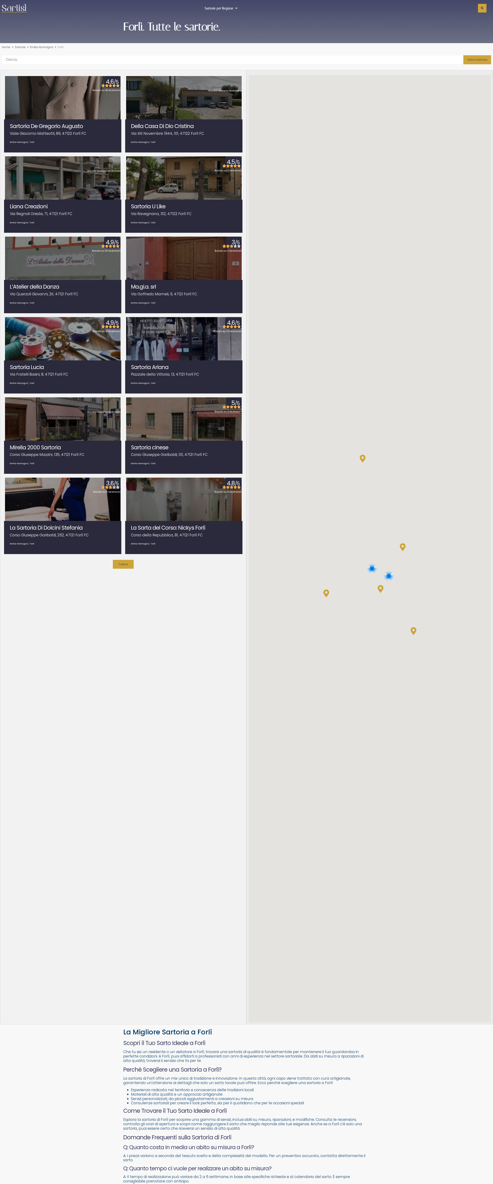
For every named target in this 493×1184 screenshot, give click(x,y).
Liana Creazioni (29, 206)
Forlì (32, 142)
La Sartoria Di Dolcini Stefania (46, 528)
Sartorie (20, 47)
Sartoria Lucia (27, 367)
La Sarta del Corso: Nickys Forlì (168, 528)
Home (6, 47)
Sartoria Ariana (150, 367)
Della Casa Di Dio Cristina (162, 126)
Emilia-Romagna (41, 47)
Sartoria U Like (148, 206)
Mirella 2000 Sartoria (35, 447)
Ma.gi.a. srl (143, 287)
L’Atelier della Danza (34, 287)
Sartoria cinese (149, 447)
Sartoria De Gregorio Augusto (46, 126)
